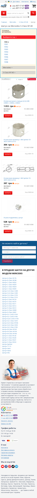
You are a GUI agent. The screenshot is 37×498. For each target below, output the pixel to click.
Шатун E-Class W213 (9, 308)
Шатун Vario (6, 348)
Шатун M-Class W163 (9, 329)
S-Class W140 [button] (8, 72)
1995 (6, 54)
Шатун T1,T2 (6, 346)
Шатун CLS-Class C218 (10, 295)
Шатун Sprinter (7, 344)
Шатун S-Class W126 (9, 336)
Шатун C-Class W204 (9, 287)
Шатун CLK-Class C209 (10, 293)
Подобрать (7, 261)
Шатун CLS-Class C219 (10, 297)
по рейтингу (5, 79)
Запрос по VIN (6, 424)
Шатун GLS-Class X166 (10, 327)
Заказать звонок (7, 421)
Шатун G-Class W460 (9, 310)
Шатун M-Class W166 (9, 334)
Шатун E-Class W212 (9, 306)
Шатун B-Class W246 (9, 280)
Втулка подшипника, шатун (13, 218)
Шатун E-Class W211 (9, 304)
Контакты (25, 2)
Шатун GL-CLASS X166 (10, 316)
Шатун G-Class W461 (9, 312)
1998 (6, 62)
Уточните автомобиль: (6, 31)
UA (11, 2)
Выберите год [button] (9, 37)
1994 (6, 52)
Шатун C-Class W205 (9, 289)
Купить (8, 116)
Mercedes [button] (7, 67)
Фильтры (32, 79)
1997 (6, 59)
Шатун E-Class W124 (9, 299)
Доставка (16, 2)
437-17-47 (18, 5)
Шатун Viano (6, 351)
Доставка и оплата (7, 450)
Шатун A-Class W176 (9, 278)
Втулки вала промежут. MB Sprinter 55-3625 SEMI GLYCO (17, 140)
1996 (6, 57)
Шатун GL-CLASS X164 (10, 314)
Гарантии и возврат (8, 453)
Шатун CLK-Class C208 (10, 291)
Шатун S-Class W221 (9, 340)
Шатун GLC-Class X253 (10, 321)
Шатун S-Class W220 (9, 338)
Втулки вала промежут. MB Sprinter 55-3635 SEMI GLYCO (17, 179)
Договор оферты (7, 455)
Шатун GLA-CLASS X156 (10, 319)
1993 (6, 49)
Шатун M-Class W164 (9, 331)
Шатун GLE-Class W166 (10, 323)
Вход (33, 2)
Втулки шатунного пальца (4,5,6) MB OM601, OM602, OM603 (16, 102)
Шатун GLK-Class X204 (10, 325)
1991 (6, 44)
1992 (6, 47)
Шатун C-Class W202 (9, 282)
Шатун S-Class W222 (9, 342)
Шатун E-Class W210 (9, 302)
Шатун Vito (6, 353)
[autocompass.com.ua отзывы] (9, 409)
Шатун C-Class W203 (9, 285)
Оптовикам (5, 458)
